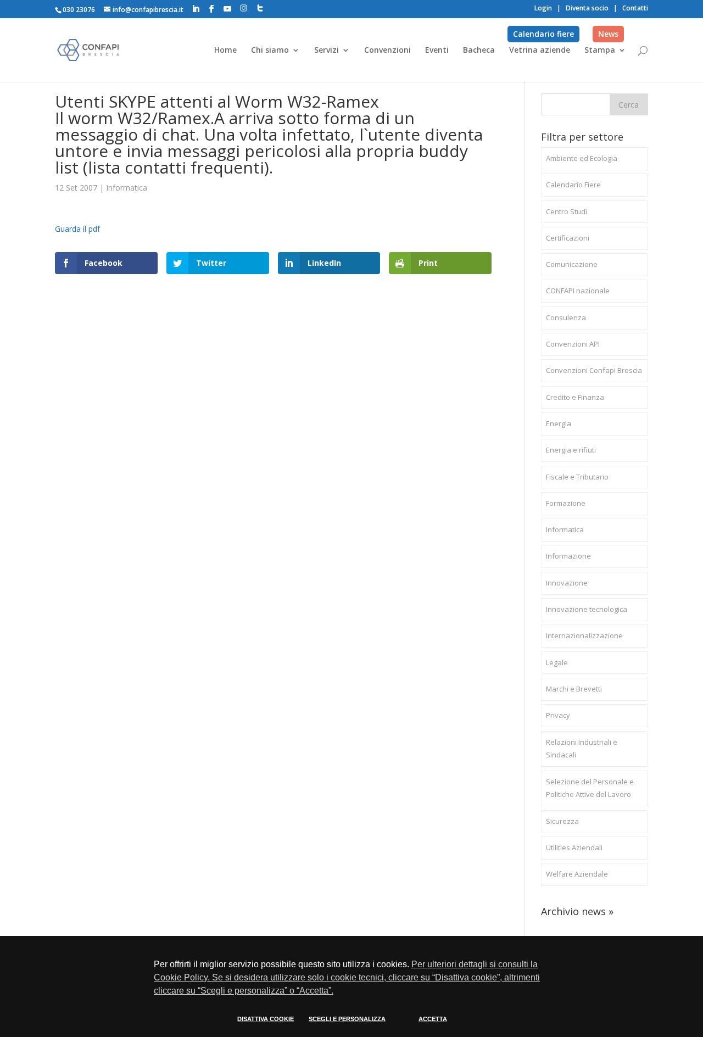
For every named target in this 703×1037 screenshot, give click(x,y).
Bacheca (479, 50)
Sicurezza (562, 821)
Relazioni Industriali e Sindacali (581, 748)
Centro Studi (566, 211)
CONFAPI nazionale (578, 291)
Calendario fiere (543, 34)
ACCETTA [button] (433, 1019)
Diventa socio (587, 8)
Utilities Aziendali (574, 847)
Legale (557, 662)
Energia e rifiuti (571, 450)
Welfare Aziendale (577, 874)
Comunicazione (572, 264)
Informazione (568, 556)
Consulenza (566, 317)
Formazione (565, 503)
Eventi (437, 50)
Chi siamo (270, 50)
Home (225, 50)
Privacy (558, 715)
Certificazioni (567, 238)
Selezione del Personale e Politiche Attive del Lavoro (590, 788)
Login (543, 8)
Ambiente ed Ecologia (581, 158)
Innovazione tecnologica (586, 609)
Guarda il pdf (77, 229)
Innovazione (567, 583)
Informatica (126, 187)
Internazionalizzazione (584, 635)
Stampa (599, 50)
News (608, 34)
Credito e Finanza (575, 397)
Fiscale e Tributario (577, 477)
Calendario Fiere (573, 184)
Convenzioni (387, 50)
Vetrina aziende (539, 50)
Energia (558, 423)
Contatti (635, 8)
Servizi (326, 50)
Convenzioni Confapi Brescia (594, 370)
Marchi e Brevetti (574, 689)
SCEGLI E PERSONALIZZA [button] (347, 1019)
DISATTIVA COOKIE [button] (265, 1019)
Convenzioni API (573, 344)
